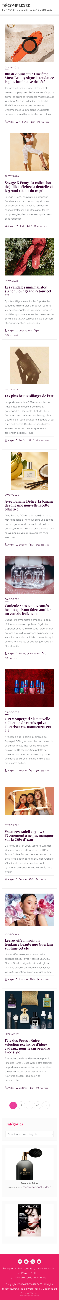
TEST (37, 1272)
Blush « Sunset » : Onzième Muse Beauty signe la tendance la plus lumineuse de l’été (29, 78)
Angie (10, 121)
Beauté (22, 544)
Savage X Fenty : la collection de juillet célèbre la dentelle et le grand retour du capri (29, 186)
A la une (23, 121)
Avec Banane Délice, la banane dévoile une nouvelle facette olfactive (29, 505)
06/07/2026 (12, 599)
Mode (21, 226)
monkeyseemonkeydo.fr (37, 1186)
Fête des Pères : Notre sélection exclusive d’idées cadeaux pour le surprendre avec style (27, 1046)
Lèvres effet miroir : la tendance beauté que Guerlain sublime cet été (29, 944)
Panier (24, 1272)
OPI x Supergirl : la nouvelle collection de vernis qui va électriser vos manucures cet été (28, 724)
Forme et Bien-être (28, 653)
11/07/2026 (11, 389)
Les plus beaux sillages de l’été (29, 395)
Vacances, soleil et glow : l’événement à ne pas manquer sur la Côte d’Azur (29, 835)
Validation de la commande (30, 1277)
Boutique (8, 1268)
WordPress (33, 1288)
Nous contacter (46, 1268)
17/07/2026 (11, 280)
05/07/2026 (12, 712)
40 (37, 1105)
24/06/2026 (12, 933)
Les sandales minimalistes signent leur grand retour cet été (28, 291)
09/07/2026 (12, 494)
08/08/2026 (12, 67)
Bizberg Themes (29, 1293)
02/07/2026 (12, 825)
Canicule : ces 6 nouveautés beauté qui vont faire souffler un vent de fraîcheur (28, 609)
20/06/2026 (12, 1033)
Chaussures (25, 330)
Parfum (22, 440)
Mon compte (25, 1268)
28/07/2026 (12, 176)
